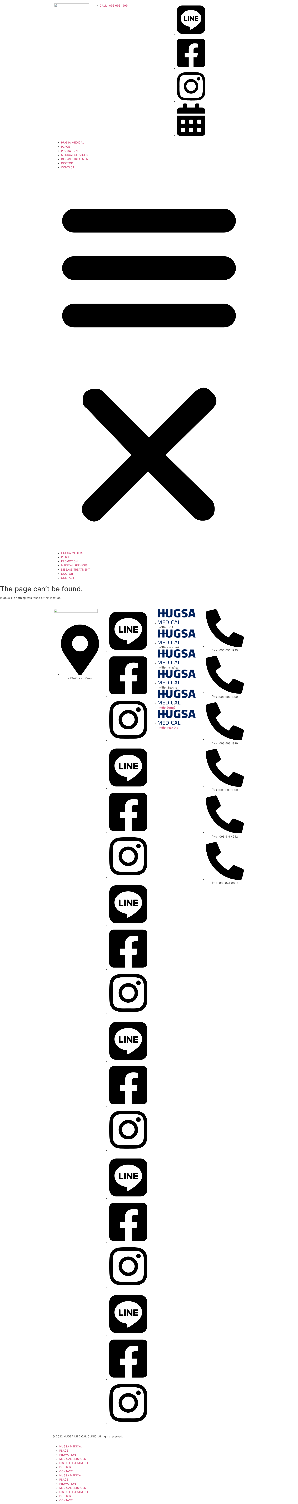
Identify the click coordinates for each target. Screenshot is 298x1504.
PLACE (65, 146)
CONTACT (67, 167)
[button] (149, 360)
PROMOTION (69, 150)
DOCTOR (67, 163)
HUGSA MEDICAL (72, 142)
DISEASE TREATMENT (75, 159)
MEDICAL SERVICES (74, 155)
